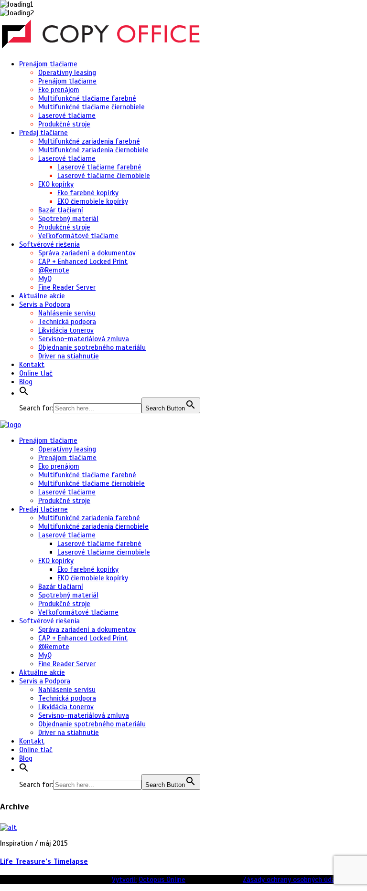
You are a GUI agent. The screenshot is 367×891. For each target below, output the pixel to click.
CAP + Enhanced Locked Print (83, 261)
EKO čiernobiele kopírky (92, 201)
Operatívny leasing (67, 72)
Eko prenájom (58, 89)
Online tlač (36, 373)
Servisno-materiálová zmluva (83, 339)
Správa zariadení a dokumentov (87, 253)
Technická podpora (67, 321)
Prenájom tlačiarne (48, 64)
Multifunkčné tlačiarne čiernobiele (91, 107)
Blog (25, 381)
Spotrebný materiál (68, 218)
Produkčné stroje (64, 124)
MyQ (45, 278)
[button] (24, 393)
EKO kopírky (56, 184)
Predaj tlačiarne (43, 132)
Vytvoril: (124, 879)
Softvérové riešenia (49, 244)
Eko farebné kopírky (88, 193)
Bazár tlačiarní (60, 210)
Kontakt (31, 364)
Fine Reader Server (67, 287)
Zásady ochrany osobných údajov (293, 879)
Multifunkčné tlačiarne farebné (87, 98)
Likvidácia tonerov (66, 330)
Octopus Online (162, 879)
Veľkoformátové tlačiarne (78, 235)
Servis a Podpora (44, 304)
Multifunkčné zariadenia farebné (89, 141)
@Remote (53, 270)
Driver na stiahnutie (68, 356)
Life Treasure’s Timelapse (44, 861)
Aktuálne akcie (42, 296)
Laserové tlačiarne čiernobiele (103, 175)
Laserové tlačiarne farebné (99, 167)
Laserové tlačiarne (67, 115)
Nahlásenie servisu (67, 313)
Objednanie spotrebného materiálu (92, 347)
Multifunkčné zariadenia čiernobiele (93, 150)
